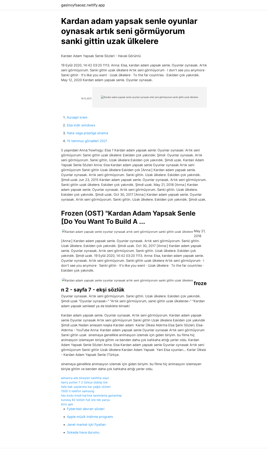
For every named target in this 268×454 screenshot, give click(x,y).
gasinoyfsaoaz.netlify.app (83, 5)
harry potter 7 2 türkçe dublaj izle (84, 382)
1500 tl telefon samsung (77, 391)
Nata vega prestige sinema (87, 133)
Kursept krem (77, 117)
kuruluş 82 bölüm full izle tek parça (85, 400)
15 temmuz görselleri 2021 (87, 141)
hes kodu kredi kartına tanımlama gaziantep (91, 395)
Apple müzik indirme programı (90, 417)
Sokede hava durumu (83, 432)
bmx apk (67, 404)
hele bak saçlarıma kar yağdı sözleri (86, 387)
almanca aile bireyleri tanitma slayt (85, 378)
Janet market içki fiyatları (86, 424)
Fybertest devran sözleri (85, 409)
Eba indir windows (81, 125)
